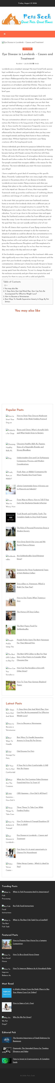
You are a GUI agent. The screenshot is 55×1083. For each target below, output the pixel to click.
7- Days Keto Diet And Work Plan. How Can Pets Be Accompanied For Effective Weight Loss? (25, 293)
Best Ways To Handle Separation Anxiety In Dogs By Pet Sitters (27, 301)
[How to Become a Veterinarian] (27, 356)
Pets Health (27, 49)
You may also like (11, 288)
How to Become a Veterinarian (17, 296)
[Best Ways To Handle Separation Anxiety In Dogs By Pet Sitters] (27, 382)
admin (20, 63)
